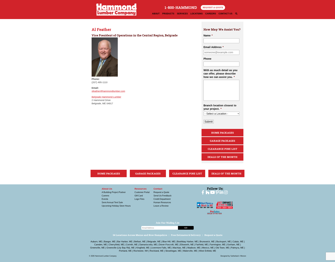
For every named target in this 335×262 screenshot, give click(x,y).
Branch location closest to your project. (219, 107)
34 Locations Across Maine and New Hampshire (140, 235)
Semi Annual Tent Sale (112, 202)
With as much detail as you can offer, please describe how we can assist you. (220, 73)
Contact (157, 188)
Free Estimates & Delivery (186, 235)
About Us (107, 188)
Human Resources (162, 202)
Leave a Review (161, 206)
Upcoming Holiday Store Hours (116, 206)
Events (105, 199)
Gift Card (139, 196)
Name (208, 35)
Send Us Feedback (162, 196)
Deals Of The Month (222, 157)
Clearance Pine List (222, 148)
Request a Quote (213, 7)
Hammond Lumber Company (116, 9)
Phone (207, 58)
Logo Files (139, 199)
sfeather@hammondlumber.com (108, 91)
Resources (141, 188)
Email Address (213, 47)
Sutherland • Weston (238, 256)
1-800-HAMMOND (181, 7)
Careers (105, 196)
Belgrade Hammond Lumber (106, 97)
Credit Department (162, 199)
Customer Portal (142, 192)
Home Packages (222, 132)
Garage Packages (222, 140)
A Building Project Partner (114, 192)
